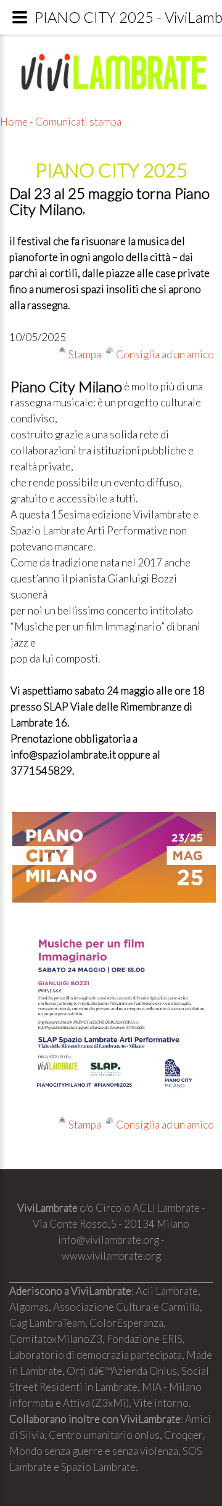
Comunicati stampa (78, 121)
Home (14, 121)
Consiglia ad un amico (165, 354)
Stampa (84, 354)
